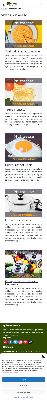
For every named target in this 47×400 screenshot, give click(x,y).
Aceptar (24, 379)
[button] (43, 356)
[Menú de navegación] (41, 4)
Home (3, 9)
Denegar (23, 385)
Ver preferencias (23, 392)
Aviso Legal (29, 397)
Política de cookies (19, 397)
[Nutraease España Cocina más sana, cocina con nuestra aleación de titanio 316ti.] (10, 4)
